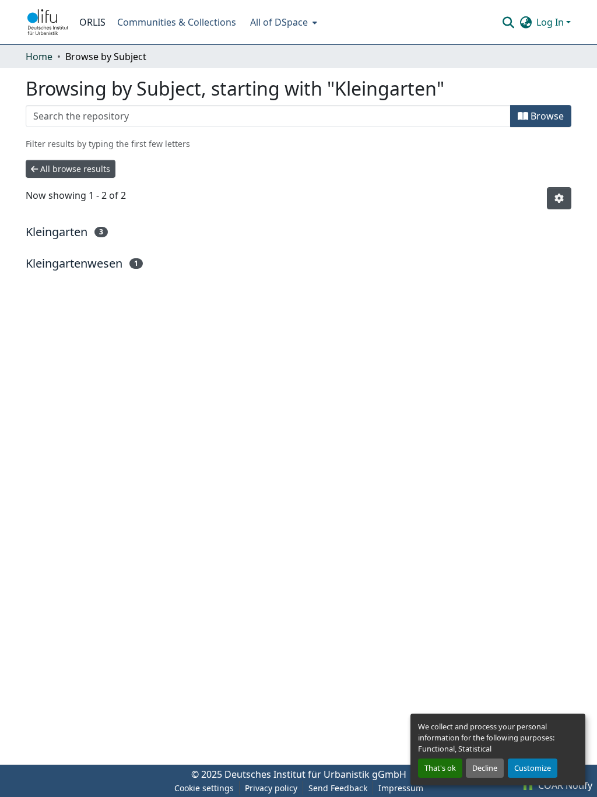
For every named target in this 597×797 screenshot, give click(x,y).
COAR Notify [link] (564, 785)
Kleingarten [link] (56, 232)
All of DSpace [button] (279, 22)
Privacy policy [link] (271, 788)
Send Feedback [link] (337, 788)
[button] (48, 22)
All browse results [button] (74, 168)
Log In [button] (551, 22)
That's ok (440, 768)
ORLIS (92, 22)
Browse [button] (546, 116)
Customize (532, 768)
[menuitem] (282, 22)
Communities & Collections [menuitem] (176, 22)
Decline (484, 768)
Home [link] (39, 56)
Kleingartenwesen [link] (74, 263)
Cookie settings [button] (204, 788)
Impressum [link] (400, 788)
